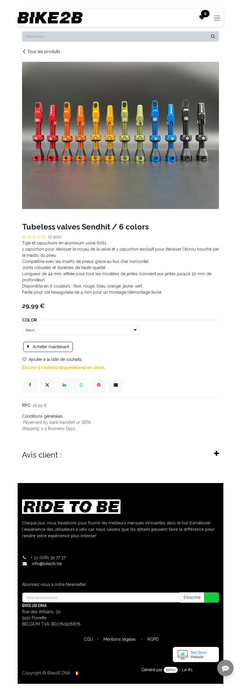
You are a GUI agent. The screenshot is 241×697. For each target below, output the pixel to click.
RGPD (153, 639)
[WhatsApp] (81, 385)
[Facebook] (30, 385)
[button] (208, 597)
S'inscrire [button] (191, 597)
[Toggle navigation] (217, 17)
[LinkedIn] (64, 385)
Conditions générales (42, 416)
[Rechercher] (213, 36)
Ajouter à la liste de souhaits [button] (55, 359)
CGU (88, 639)
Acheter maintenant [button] (50, 346)
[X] (47, 385)
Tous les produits (43, 51)
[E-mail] (116, 385)
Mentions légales (119, 639)
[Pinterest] (99, 385)
